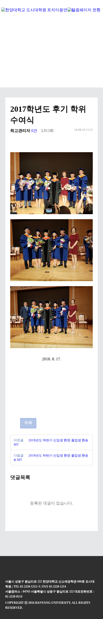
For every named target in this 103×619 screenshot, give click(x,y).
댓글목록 (20, 477)
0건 (34, 130)
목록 (28, 423)
